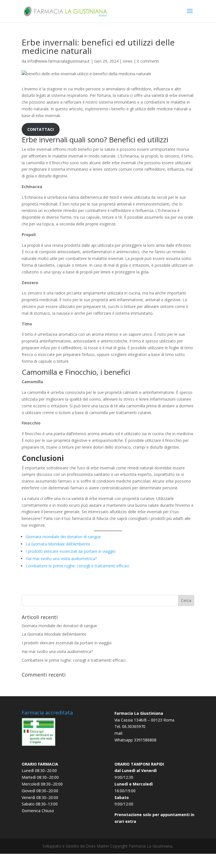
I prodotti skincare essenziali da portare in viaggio (71, 551)
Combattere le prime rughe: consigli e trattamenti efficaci (77, 565)
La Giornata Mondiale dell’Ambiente (58, 544)
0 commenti (148, 61)
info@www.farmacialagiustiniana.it (58, 61)
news (127, 61)
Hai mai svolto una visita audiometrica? (61, 558)
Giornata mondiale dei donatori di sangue (63, 536)
